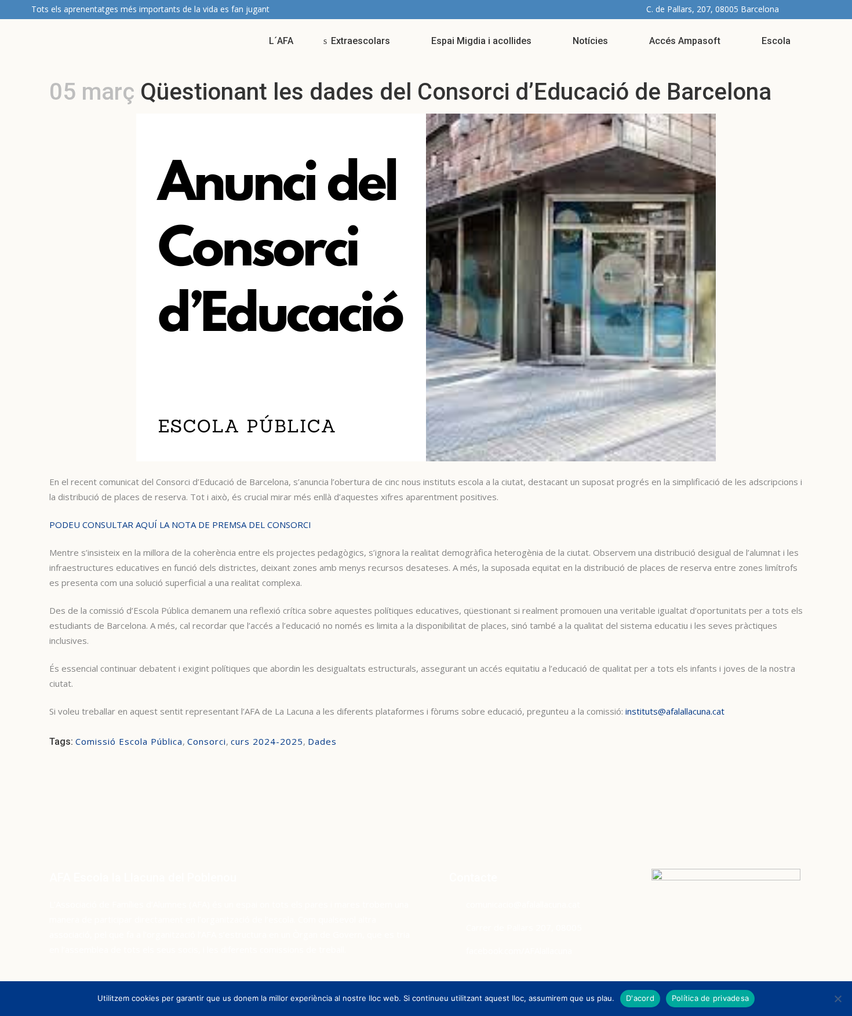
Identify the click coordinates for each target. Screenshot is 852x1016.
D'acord (640, 998)
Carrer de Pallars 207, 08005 (524, 927)
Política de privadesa (710, 998)
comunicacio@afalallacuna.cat (523, 904)
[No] (837, 998)
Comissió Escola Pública (129, 741)
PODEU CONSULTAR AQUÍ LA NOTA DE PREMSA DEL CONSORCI (180, 524)
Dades (322, 741)
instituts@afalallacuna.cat (674, 711)
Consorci (206, 741)
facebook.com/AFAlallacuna (519, 950)
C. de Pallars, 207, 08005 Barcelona (712, 8)
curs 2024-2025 (267, 741)
